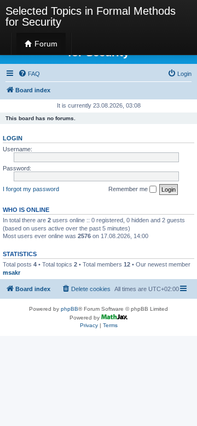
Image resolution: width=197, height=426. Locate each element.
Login (12, 138)
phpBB (69, 309)
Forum (44, 43)
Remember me (128, 189)
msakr (11, 272)
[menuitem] (29, 73)
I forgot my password (31, 189)
